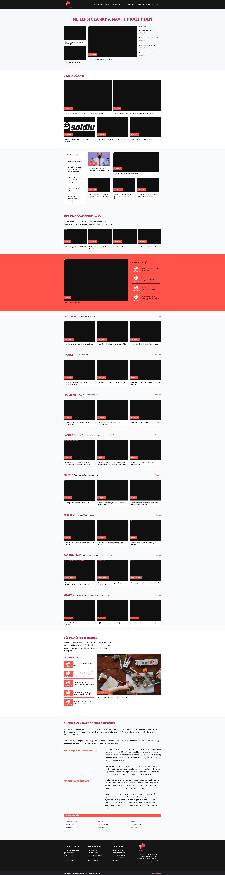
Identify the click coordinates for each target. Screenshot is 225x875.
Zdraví (107, 4)
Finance (138, 4)
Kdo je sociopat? (93, 853)
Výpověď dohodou (69, 853)
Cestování (146, 4)
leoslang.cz (158, 873)
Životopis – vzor (68, 858)
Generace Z (115, 860)
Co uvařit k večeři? (117, 858)
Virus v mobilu (92, 858)
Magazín (155, 4)
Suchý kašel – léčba (117, 850)
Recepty (114, 4)
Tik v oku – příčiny (69, 860)
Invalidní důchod (92, 850)
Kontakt (76, 873)
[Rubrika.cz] (68, 4)
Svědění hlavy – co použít (95, 855)
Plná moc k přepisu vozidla (71, 850)
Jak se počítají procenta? (119, 855)
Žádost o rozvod (68, 855)
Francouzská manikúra (118, 853)
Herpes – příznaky (93, 860)
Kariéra (121, 4)
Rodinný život (98, 4)
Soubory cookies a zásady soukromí (90, 873)
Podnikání (130, 4)
